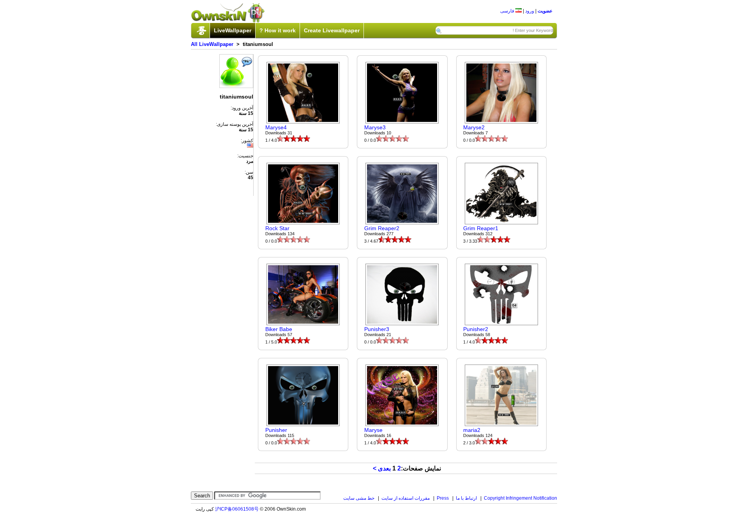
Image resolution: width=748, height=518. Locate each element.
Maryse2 (474, 127)
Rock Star (277, 228)
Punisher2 (475, 329)
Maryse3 (375, 127)
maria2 (471, 430)
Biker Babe (278, 329)
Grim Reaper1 (480, 228)
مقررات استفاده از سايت (405, 498)
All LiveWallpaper (212, 44)
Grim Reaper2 (381, 228)
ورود (529, 11)
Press (443, 498)
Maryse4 (276, 127)
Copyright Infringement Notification (520, 498)
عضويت (545, 11)
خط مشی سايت (358, 498)
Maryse (373, 430)
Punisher (276, 430)
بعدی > (382, 468)
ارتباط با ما (466, 498)
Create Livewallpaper (332, 30)
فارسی (507, 11)
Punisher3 (376, 329)
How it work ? (277, 30)
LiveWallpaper (232, 30)
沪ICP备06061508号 (237, 509)
